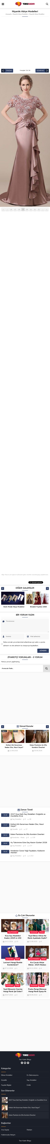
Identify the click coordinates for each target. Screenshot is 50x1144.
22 (35, 209)
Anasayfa (8, 14)
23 (39, 209)
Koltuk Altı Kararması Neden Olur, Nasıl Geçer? (27, 825)
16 (11, 209)
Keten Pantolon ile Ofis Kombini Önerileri (14, 746)
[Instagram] (25, 1063)
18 (19, 209)
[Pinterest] (28, 1063)
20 (27, 209)
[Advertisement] (25, 43)
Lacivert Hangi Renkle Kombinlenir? (12, 964)
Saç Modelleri (16, 819)
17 (15, 209)
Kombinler (15, 837)
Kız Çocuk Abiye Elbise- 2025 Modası (37, 964)
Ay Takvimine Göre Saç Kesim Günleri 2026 (38, 746)
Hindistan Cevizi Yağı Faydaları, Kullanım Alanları (27, 852)
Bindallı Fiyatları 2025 (14, 607)
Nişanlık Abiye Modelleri (20, 14)
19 (23, 209)
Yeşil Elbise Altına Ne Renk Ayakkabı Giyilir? (37, 937)
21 (31, 209)
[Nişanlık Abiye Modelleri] (25, 140)
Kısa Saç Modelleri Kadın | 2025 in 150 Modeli (12, 938)
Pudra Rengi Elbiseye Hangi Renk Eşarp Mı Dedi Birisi (37, 991)
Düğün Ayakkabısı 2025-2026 (38, 608)
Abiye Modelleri (34, 959)
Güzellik (15, 829)
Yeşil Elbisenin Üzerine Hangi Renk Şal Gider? (12, 990)
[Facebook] (22, 1063)
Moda (22, 837)
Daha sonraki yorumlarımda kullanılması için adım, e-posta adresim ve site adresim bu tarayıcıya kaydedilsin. (24, 644)
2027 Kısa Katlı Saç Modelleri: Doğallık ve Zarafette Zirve (27, 815)
